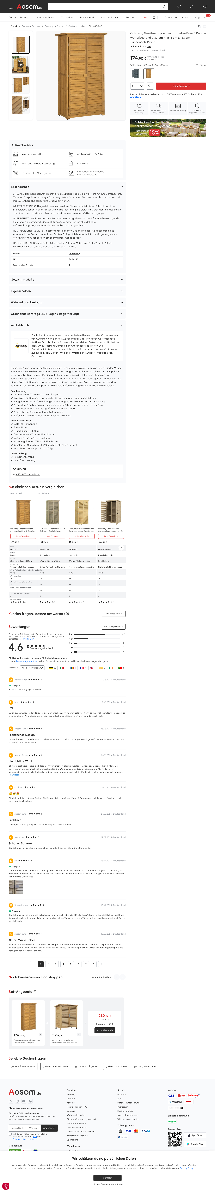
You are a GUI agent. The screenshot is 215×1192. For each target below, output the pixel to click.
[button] (67, 187)
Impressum (122, 1107)
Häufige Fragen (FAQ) (77, 1107)
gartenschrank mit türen (55, 1066)
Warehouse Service (76, 1123)
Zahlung (71, 1094)
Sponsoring (72, 1140)
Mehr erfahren (27, 639)
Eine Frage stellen (114, 613)
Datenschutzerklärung (128, 1103)
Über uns (121, 1094)
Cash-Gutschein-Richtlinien (81, 1131)
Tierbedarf (67, 17)
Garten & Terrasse (19, 17)
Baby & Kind (87, 17)
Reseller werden (125, 1111)
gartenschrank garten (86, 1066)
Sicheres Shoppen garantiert (81, 1119)
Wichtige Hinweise (76, 1115)
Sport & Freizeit (110, 17)
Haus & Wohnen (45, 17)
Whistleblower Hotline (128, 1119)
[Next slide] (121, 548)
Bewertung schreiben (113, 626)
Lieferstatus (73, 1150)
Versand (71, 1111)
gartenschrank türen (116, 1066)
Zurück (14, 26)
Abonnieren (49, 1128)
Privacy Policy (186, 1168)
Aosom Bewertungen (127, 1115)
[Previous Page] (33, 964)
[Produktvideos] (21, 65)
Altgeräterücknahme (77, 1135)
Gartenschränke (76, 26)
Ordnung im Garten (54, 26)
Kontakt (71, 1103)
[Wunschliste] (179, 6)
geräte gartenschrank (145, 1066)
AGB (35, 1136)
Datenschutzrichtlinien (24, 1139)
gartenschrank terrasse (23, 1066)
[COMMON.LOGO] (29, 6)
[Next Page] (101, 964)
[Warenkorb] (204, 6)
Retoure (71, 1098)
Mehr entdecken (101, 977)
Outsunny (74, 253)
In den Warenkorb (181, 85)
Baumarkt (131, 17)
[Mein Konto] (192, 6)
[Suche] (164, 6)
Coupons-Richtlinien (77, 1127)
